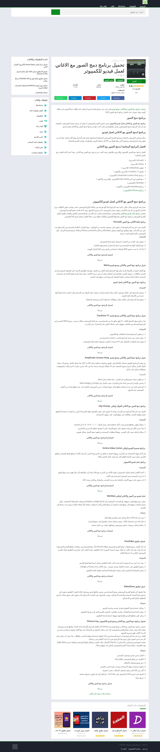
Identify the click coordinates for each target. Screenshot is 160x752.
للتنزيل (134, 81)
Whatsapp (59, 98)
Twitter (103, 98)
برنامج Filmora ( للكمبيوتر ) (133, 190)
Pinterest (88, 98)
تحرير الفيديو (109, 80)
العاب (112, 6)
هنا (99, 260)
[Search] (55, 12)
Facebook (117, 98)
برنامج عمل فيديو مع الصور (130, 213)
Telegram (74, 98)
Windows (121, 6)
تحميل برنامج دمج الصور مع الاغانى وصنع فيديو (129, 109)
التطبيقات (132, 6)
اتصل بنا (123, 749)
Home (122, 60)
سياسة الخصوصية (134, 749)
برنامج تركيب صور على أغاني (100, 693)
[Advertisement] (80, 36)
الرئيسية (143, 6)
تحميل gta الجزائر (41, 92)
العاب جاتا (103, 6)
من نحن (145, 749)
